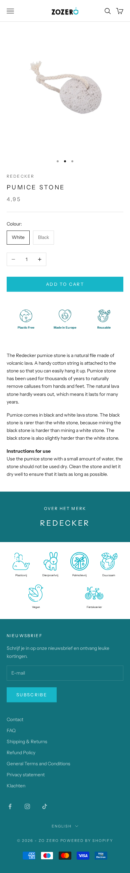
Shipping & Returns (27, 741)
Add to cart (65, 284)
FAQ (11, 730)
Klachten (16, 786)
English (62, 826)
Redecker (20, 176)
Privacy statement (26, 775)
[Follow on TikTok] (44, 806)
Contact (15, 719)
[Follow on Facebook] (10, 806)
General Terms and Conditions (38, 764)
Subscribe (31, 694)
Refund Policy (21, 753)
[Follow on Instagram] (27, 806)
